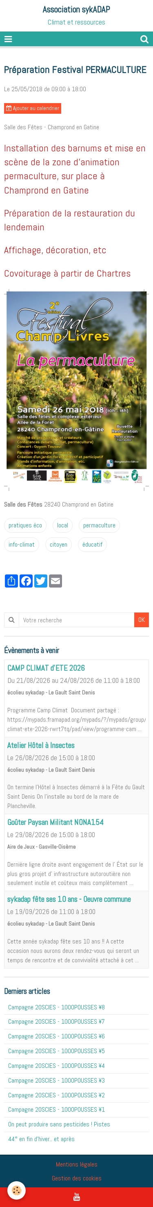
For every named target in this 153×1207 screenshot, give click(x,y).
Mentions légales (77, 1164)
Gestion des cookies (77, 1178)
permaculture (99, 525)
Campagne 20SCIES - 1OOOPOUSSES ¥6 (56, 1036)
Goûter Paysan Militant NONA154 (55, 822)
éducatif (92, 544)
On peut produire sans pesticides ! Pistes (59, 1124)
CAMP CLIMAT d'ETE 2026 (46, 668)
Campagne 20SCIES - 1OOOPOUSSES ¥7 (56, 1021)
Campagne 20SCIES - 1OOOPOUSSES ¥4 (56, 1065)
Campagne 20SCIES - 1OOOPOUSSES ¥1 (56, 1109)
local (62, 525)
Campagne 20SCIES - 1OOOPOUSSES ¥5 (56, 1051)
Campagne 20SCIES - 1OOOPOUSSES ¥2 (56, 1095)
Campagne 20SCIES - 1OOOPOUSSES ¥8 (56, 1007)
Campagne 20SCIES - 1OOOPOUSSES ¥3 (56, 1080)
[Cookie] (16, 1190)
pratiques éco (25, 525)
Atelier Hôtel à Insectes (41, 745)
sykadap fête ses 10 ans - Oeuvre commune (69, 899)
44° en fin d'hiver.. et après (41, 1139)
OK (141, 619)
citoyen (58, 544)
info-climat (22, 544)
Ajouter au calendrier (35, 108)
